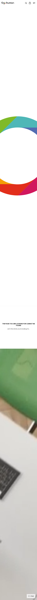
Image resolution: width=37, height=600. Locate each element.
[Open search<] (26, 3)
